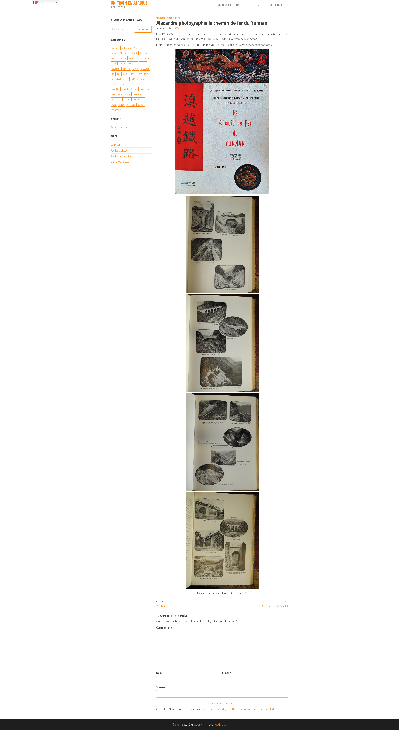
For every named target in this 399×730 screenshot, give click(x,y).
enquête (177, 17)
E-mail (226, 673)
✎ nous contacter (119, 127)
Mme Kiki (115, 89)
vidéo (114, 104)
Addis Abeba (126, 48)
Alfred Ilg (134, 53)
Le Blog (206, 5)
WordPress (199, 724)
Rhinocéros (116, 99)
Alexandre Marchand (164, 17)
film (113, 73)
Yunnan (141, 104)
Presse (127, 94)
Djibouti (143, 63)
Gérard (126, 73)
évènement (116, 109)
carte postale (144, 58)
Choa (114, 63)
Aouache (115, 58)
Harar (133, 73)
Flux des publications (120, 150)
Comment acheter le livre (228, 5)
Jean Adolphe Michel (120, 78)
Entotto (135, 68)
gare (118, 73)
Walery (121, 104)
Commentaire (165, 627)
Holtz (140, 73)
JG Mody (134, 78)
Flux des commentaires (121, 156)
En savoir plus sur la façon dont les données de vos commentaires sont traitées (241, 709)
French (41, 2)
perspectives (145, 89)
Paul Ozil (134, 89)
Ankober (143, 53)
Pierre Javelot (117, 94)
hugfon (175, 28)
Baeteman (132, 58)
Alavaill (136, 48)
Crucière (121, 63)
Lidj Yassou (116, 84)
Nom (159, 673)
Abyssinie (115, 48)
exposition (145, 68)
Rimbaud (126, 99)
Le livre (143, 78)
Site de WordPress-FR (121, 162)
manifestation (139, 84)
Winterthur (131, 104)
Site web (161, 687)
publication (136, 94)
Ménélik (125, 89)
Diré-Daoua (132, 63)
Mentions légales (279, 5)
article (123, 58)
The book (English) (255, 5)
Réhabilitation (138, 99)
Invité (146, 73)
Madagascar (127, 84)
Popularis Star (220, 724)
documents (116, 68)
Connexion (115, 144)
